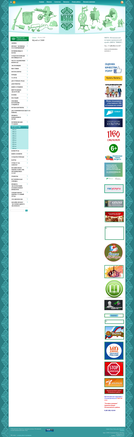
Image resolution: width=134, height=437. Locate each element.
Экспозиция (16, 65)
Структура (57, 1)
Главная (41, 1)
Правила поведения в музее (16, 117)
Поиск (111, 428)
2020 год (14, 140)
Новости (49, 1)
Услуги (14, 78)
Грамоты (14, 176)
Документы (15, 84)
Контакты (66, 1)
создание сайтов (20, 435)
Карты (13, 160)
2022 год (14, 144)
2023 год (14, 146)
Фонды (14, 74)
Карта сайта (116, 428)
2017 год (14, 133)
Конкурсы (15, 151)
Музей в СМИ (16, 127)
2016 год (14, 131)
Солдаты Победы (17, 157)
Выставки (15, 68)
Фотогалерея (16, 71)
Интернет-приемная (89, 1)
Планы (13, 95)
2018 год (14, 135)
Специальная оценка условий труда (17, 194)
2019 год (14, 138)
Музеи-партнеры (17, 107)
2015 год (14, 129)
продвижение (28, 435)
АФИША (14, 43)
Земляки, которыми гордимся (15, 102)
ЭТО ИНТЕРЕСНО (17, 199)
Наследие (15, 98)
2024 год (14, 148)
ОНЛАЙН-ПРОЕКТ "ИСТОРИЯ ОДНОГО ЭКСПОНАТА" (18, 204)
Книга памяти (16, 154)
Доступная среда (18, 81)
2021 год (14, 142)
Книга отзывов (17, 87)
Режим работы (76, 1)
